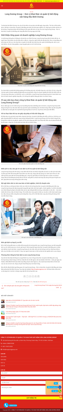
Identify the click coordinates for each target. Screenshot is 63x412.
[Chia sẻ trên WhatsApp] (24, 276)
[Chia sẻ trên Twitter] (30, 276)
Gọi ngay (55, 391)
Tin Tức (31, 11)
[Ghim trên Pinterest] (35, 276)
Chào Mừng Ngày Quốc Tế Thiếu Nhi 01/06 (18, 311)
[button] (2, 6)
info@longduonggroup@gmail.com (52, 1)
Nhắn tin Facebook (52, 387)
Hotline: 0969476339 (37, 1)
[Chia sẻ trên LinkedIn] (38, 276)
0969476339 (13, 405)
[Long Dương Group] (31, 5)
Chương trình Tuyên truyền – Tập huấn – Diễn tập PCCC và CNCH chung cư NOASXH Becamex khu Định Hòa (33, 317)
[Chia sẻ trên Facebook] (27, 276)
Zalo (56, 383)
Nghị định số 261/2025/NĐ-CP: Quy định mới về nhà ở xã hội (22, 300)
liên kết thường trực (42, 281)
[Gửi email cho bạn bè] (33, 276)
